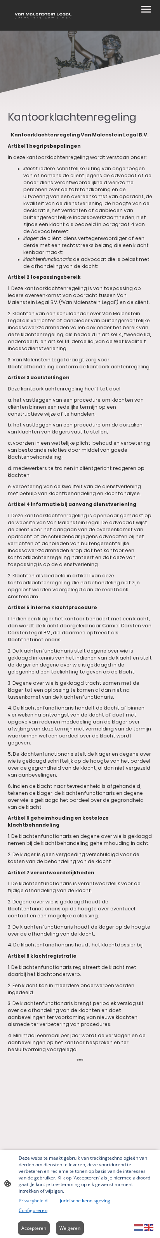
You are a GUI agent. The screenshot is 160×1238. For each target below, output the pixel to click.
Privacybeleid (33, 1200)
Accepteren (33, 1228)
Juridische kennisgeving (85, 1200)
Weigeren (69, 1228)
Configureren (33, 1210)
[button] (139, 1227)
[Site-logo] (43, 15)
